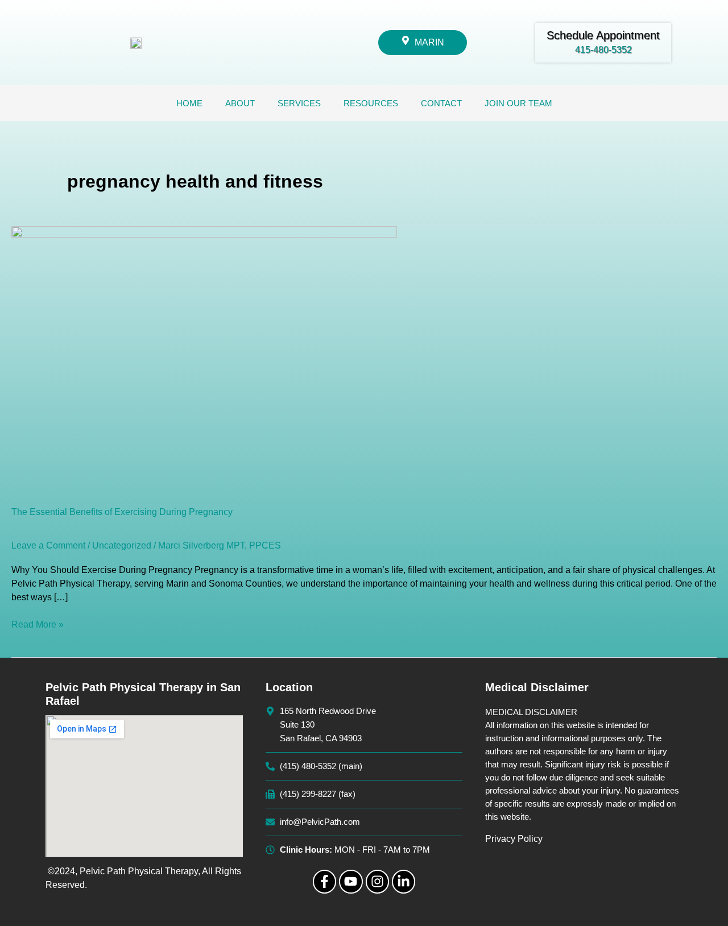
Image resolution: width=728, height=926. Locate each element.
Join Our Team (518, 103)
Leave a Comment (48, 545)
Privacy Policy (514, 839)
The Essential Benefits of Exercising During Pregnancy (122, 512)
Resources (371, 103)
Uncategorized (121, 545)
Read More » (37, 623)
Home (189, 103)
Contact (441, 103)
